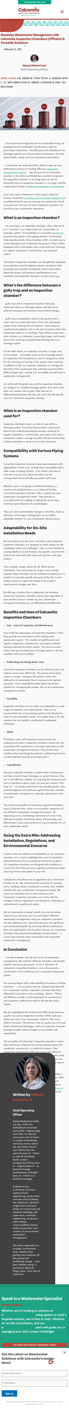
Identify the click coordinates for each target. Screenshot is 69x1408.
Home (4, 78)
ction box (59, 233)
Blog (13, 78)
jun (53, 233)
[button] (62, 11)
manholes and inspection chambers (42, 198)
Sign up (9, 1393)
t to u (56, 1088)
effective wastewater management (46, 186)
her (57, 276)
